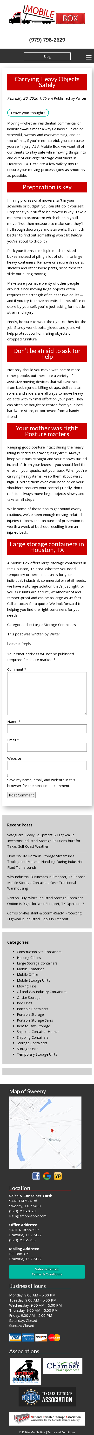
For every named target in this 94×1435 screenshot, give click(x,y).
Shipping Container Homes (38, 1031)
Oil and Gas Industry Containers (42, 991)
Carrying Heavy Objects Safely (47, 81)
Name (13, 721)
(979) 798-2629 (47, 39)
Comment (16, 669)
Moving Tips (27, 986)
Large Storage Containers (54, 624)
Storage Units (27, 1048)
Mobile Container (30, 969)
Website (14, 758)
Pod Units (24, 1003)
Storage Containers (32, 1043)
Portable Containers (32, 1009)
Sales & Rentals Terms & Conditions (47, 1271)
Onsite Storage (28, 997)
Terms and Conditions (61, 1432)
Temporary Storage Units (37, 1054)
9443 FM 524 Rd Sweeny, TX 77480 (25, 1203)
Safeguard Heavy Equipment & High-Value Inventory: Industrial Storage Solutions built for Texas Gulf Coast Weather (43, 841)
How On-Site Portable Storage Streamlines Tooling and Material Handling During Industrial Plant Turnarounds (44, 862)
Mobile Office (27, 974)
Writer (81, 98)
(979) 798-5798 (22, 1239)
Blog (47, 56)
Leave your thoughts (28, 112)
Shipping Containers (32, 1037)
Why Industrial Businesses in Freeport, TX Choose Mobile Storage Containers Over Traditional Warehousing (46, 882)
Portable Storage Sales (35, 1020)
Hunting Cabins (29, 957)
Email (13, 739)
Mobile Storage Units (33, 980)
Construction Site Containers (39, 951)
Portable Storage (30, 1014)
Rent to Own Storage (33, 1026)
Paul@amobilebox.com (28, 1216)
